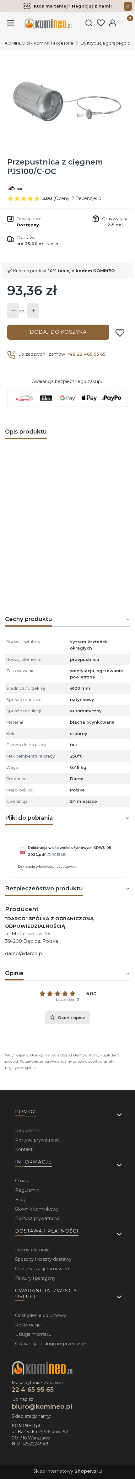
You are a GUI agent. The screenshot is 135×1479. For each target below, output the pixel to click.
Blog (20, 1199)
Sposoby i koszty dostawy (43, 1259)
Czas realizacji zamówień (42, 1268)
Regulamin (27, 1130)
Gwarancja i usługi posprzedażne (50, 1344)
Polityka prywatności (37, 1140)
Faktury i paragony (35, 1278)
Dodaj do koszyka (58, 332)
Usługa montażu (33, 1334)
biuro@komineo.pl (42, 1406)
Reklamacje (28, 1325)
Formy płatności (33, 1250)
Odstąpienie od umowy (40, 1315)
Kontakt (24, 1149)
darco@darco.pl (24, 953)
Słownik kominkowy (37, 1209)
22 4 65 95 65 (33, 1389)
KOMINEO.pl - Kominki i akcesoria (39, 43)
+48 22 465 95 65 (86, 354)
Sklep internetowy (65, 1471)
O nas (21, 1181)
